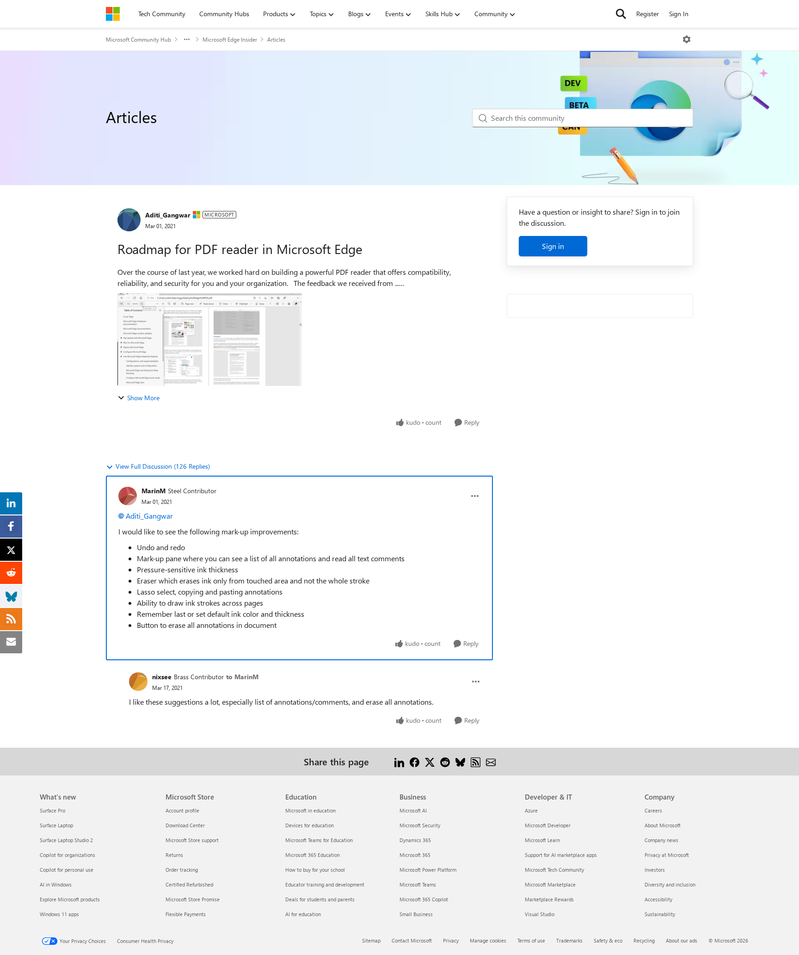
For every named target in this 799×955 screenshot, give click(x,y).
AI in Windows (56, 884)
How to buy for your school (315, 869)
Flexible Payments (186, 914)
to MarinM (242, 676)
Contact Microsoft (412, 940)
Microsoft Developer (548, 825)
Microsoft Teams (418, 884)
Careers (653, 810)
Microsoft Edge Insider (230, 39)
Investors (655, 869)
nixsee (162, 676)
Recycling (644, 940)
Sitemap (371, 940)
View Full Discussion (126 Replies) (163, 466)
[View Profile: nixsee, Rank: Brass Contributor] (138, 681)
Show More (143, 397)
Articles (276, 39)
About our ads (681, 940)
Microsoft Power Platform (428, 869)
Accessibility (658, 899)
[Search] (621, 13)
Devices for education (309, 825)
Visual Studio (539, 914)
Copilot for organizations (67, 854)
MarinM (153, 490)
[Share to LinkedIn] (399, 761)
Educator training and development (324, 884)
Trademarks (569, 940)
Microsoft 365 (415, 854)
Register (647, 13)
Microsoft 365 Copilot (424, 899)
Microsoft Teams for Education (319, 840)
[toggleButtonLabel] (686, 39)
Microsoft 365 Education (312, 854)
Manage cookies (488, 940)
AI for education (303, 914)
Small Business (416, 914)
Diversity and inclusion (670, 884)
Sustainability (660, 914)
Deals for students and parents (320, 899)
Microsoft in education (310, 810)
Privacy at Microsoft (667, 854)
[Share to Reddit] (445, 761)
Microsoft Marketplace (550, 884)
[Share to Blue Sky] (460, 761)
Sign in (553, 246)
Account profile (182, 810)
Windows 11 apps (59, 914)
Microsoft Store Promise (193, 899)
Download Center (185, 825)
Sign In (678, 13)
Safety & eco (608, 940)
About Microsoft (663, 825)
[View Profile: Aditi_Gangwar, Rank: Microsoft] (129, 219)
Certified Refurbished (189, 884)
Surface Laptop (56, 825)
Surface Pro (52, 810)
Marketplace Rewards (549, 899)
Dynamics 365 (415, 840)
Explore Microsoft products (70, 899)
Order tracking (182, 869)
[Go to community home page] (113, 14)
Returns (174, 854)
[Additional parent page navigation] (186, 39)
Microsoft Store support (192, 840)
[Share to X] (430, 761)
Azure (531, 810)
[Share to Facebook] (414, 761)
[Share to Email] (491, 761)
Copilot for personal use (66, 869)
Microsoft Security (420, 825)
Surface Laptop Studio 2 (66, 840)
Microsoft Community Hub (138, 39)
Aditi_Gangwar (168, 215)
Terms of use (531, 940)
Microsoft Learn (542, 840)
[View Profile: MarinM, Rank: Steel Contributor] (127, 496)
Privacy (451, 940)
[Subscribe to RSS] (475, 761)
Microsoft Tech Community (554, 869)
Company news (661, 840)
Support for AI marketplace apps (561, 854)
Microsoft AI (413, 810)
